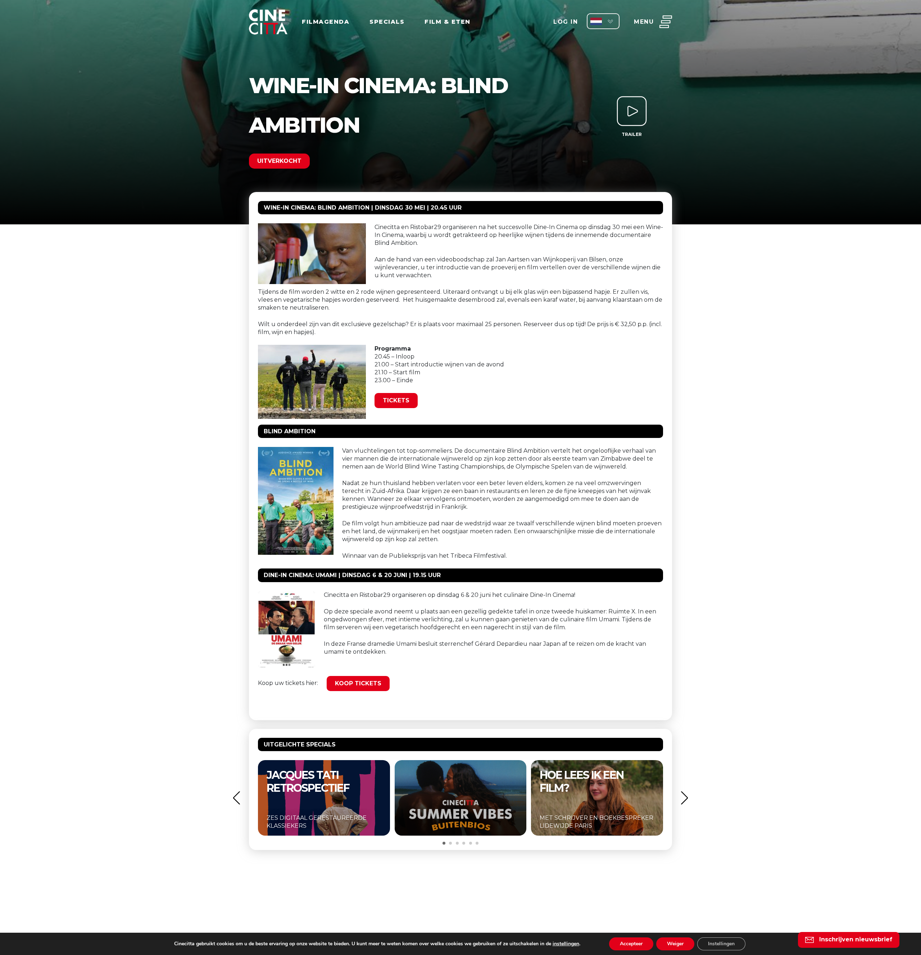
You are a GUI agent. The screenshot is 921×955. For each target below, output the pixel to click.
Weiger (675, 943)
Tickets (396, 400)
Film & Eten (448, 21)
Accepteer (631, 943)
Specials (386, 21)
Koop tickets (358, 683)
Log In (565, 21)
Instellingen (721, 943)
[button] (236, 797)
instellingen (566, 944)
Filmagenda (325, 21)
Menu (644, 21)
